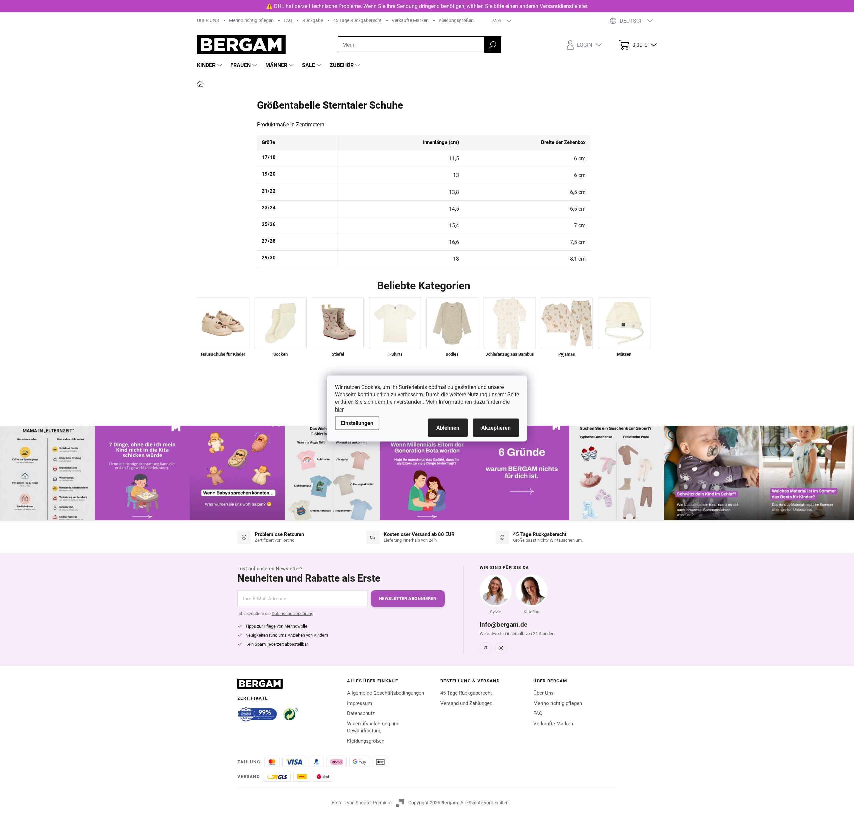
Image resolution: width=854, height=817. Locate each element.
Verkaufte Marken (410, 20)
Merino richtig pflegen (251, 20)
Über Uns (543, 693)
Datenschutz (361, 713)
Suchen (492, 45)
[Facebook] (486, 648)
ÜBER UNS (208, 20)
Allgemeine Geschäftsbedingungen (385, 693)
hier (339, 409)
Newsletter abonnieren (408, 598)
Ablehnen (447, 428)
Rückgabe (312, 20)
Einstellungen (357, 423)
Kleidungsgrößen (456, 20)
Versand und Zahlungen (466, 703)
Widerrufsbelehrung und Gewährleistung (373, 727)
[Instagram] (501, 648)
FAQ (288, 20)
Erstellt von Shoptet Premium (362, 802)
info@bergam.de (503, 624)
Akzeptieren (496, 428)
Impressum (359, 703)
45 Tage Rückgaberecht (357, 20)
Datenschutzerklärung (292, 613)
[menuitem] (210, 65)
